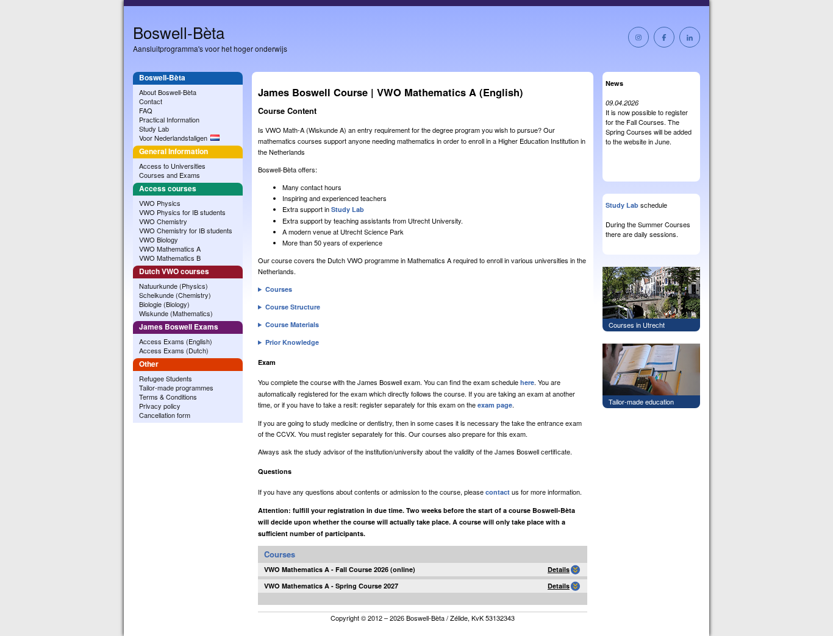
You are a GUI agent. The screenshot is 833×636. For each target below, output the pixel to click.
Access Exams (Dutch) (174, 350)
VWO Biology (158, 239)
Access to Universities (172, 166)
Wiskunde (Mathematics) (176, 313)
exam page (494, 404)
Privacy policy (160, 406)
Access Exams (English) (175, 341)
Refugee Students (165, 378)
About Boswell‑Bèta (167, 92)
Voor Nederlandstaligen (173, 138)
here (527, 382)
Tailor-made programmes (176, 387)
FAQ (145, 110)
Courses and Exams (169, 175)
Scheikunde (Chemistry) (175, 295)
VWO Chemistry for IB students (185, 230)
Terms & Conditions (168, 396)
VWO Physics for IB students (182, 212)
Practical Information (169, 119)
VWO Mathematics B (170, 258)
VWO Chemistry (163, 221)
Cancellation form (164, 415)
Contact (150, 101)
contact (497, 491)
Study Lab (154, 128)
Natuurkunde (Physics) (173, 286)
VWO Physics (160, 203)
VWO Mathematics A (170, 248)
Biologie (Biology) (164, 304)
